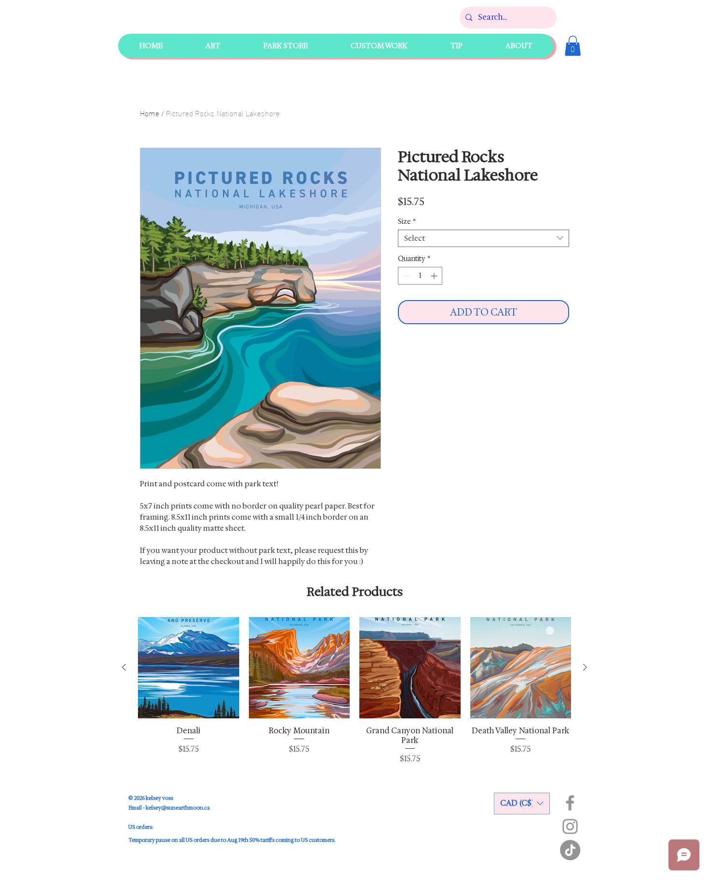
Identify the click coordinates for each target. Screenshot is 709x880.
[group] (354, 691)
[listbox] (522, 803)
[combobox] (483, 238)
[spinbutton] (420, 275)
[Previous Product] (124, 667)
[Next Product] (585, 667)
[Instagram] (570, 826)
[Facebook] (570, 803)
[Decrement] (405, 275)
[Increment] (435, 275)
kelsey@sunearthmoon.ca (178, 807)
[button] (285, 46)
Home (149, 113)
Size (407, 222)
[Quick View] (188, 667)
